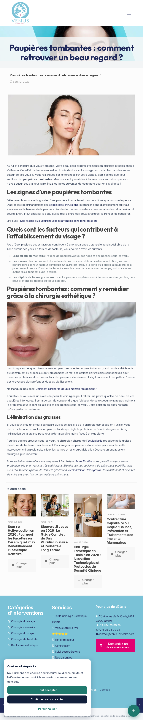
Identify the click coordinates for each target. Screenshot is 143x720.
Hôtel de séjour (64, 639)
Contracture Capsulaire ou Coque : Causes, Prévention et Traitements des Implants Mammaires (120, 531)
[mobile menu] (129, 13)
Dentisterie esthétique (24, 645)
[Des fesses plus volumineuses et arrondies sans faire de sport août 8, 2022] (3, 705)
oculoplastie (95, 440)
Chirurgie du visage (23, 621)
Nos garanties (63, 657)
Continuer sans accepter (47, 699)
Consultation (62, 645)
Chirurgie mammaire (23, 627)
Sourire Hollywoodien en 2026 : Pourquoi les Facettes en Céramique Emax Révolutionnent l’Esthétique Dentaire (21, 540)
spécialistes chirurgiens (63, 204)
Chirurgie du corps (22, 633)
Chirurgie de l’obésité (24, 639)
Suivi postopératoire (67, 651)
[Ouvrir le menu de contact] (134, 711)
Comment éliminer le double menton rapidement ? (66, 388)
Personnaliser (47, 708)
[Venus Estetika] (20, 13)
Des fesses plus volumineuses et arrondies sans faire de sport (58, 220)
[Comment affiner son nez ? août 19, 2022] (139, 705)
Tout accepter (47, 690)
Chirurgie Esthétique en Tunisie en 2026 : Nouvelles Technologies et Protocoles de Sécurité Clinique (87, 558)
